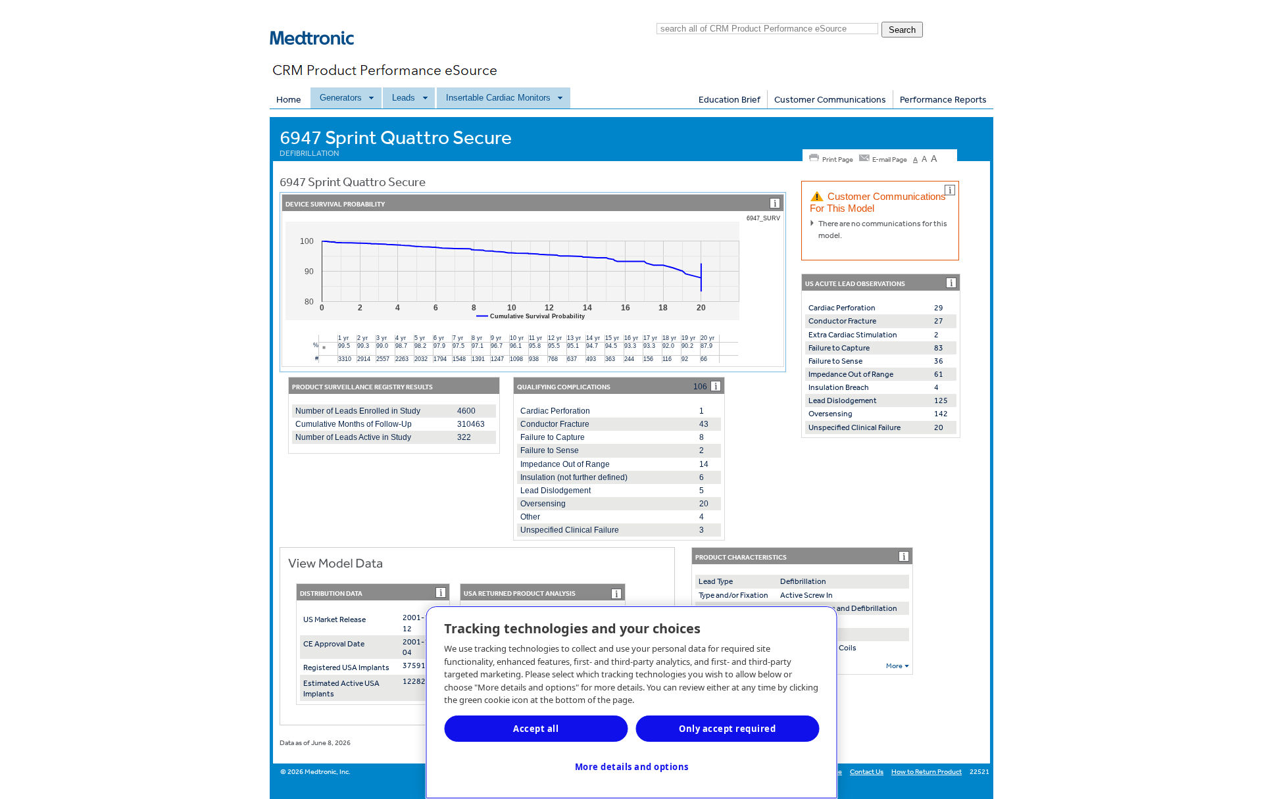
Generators (341, 98)
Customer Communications (830, 99)
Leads (403, 98)
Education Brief (729, 99)
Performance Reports (943, 99)
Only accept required (727, 729)
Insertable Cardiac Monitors (498, 98)
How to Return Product (926, 772)
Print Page (837, 159)
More (894, 666)
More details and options (632, 767)
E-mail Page (889, 159)
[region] (632, 702)
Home (288, 99)
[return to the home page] (319, 56)
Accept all (535, 729)
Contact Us (866, 772)
